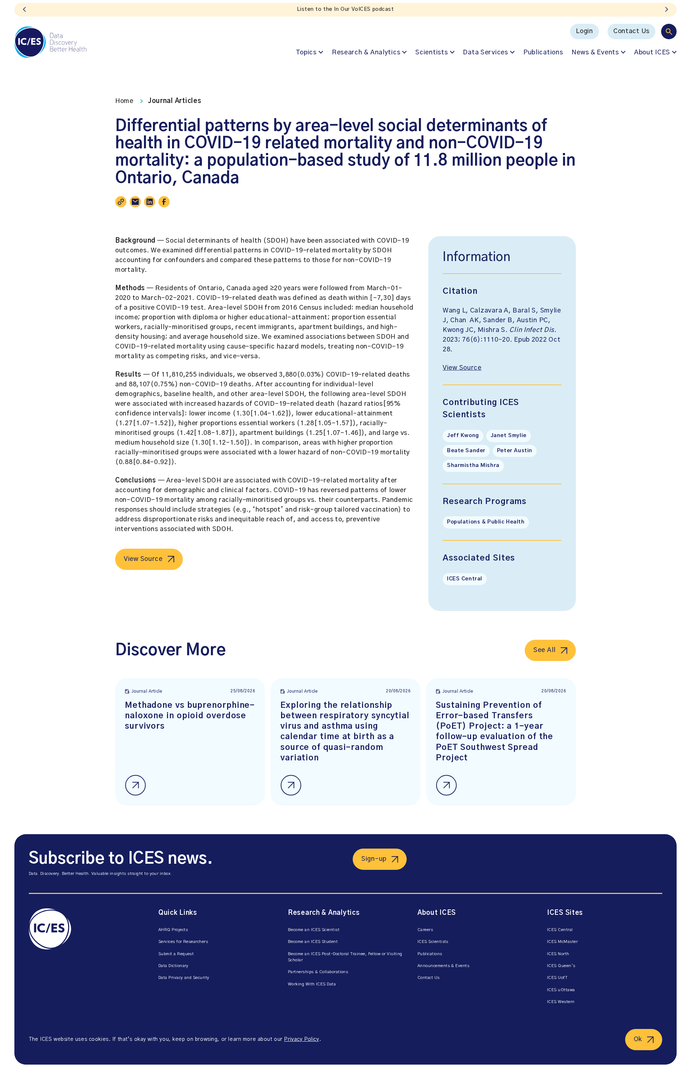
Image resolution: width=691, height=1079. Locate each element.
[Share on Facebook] (164, 201)
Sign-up (374, 859)
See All (544, 650)
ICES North (558, 954)
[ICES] (50, 42)
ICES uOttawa (561, 990)
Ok (638, 1039)
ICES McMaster (562, 942)
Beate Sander (466, 450)
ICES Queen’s (561, 966)
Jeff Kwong (463, 435)
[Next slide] (666, 10)
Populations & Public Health (486, 522)
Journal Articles (175, 101)
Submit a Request (176, 954)
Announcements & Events (443, 966)
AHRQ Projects (173, 930)
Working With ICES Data (312, 984)
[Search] (669, 31)
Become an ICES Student (313, 942)
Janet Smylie (509, 435)
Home (124, 101)
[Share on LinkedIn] (149, 201)
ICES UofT (557, 978)
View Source (143, 559)
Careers (425, 930)
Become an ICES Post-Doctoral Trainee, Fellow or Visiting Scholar (345, 957)
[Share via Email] (135, 201)
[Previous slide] (24, 10)
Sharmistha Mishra (473, 465)
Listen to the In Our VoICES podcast (345, 9)
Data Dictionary (173, 966)
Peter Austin (514, 450)
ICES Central (464, 578)
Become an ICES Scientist (313, 930)
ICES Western (561, 1002)
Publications (543, 52)
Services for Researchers (183, 942)
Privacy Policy (301, 1039)
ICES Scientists (432, 942)
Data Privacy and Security (183, 978)
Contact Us (631, 31)
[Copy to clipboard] (121, 201)
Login (584, 31)
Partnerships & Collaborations (318, 972)
